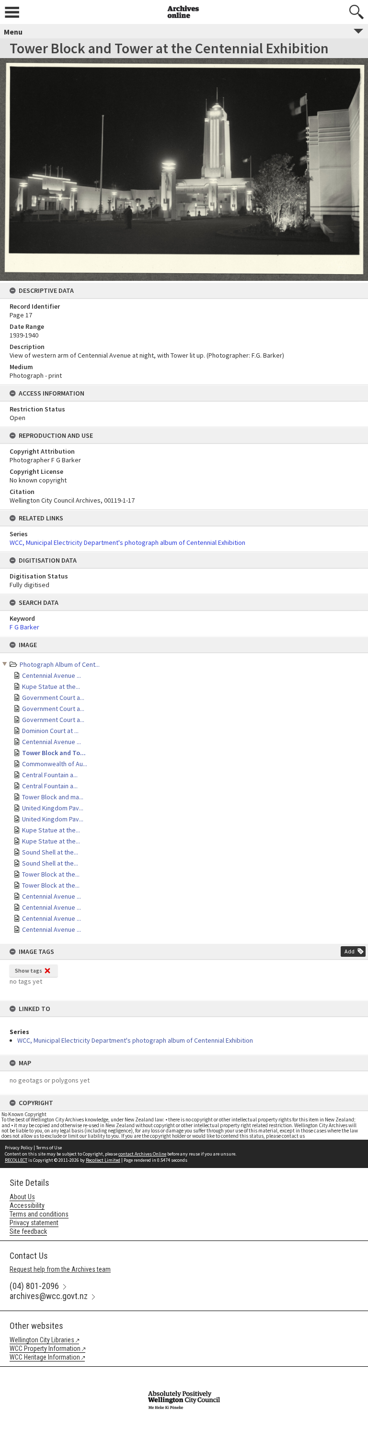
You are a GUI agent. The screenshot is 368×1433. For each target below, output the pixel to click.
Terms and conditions (39, 1214)
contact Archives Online (142, 1154)
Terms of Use (49, 1147)
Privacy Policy (19, 1147)
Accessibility (27, 1205)
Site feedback (28, 1231)
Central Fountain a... (50, 775)
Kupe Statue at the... (51, 686)
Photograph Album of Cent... (60, 664)
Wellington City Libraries (42, 1340)
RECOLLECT (16, 1160)
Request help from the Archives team (60, 1269)
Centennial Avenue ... (51, 675)
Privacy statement (34, 1223)
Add (350, 951)
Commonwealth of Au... (54, 763)
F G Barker (24, 627)
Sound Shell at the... (50, 852)
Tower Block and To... (54, 752)
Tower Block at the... (51, 874)
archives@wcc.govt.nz (49, 1296)
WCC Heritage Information (45, 1357)
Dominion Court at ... (50, 730)
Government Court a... (53, 697)
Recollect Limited (103, 1160)
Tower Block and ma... (52, 797)
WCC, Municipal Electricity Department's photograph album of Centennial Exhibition (135, 1040)
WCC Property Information (45, 1348)
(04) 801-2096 (34, 1286)
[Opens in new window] (184, 1373)
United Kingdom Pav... (52, 808)
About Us (22, 1197)
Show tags (28, 970)
